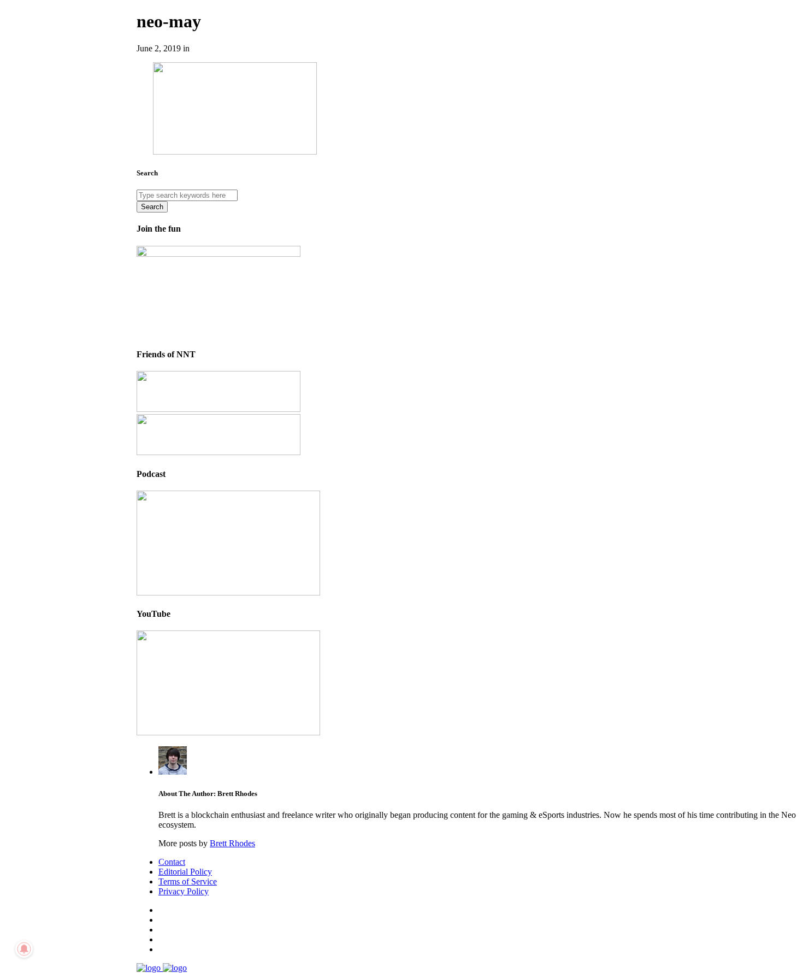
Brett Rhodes (232, 843)
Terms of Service (187, 881)
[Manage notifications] (24, 949)
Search (152, 207)
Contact (171, 861)
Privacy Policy (183, 891)
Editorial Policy (185, 871)
